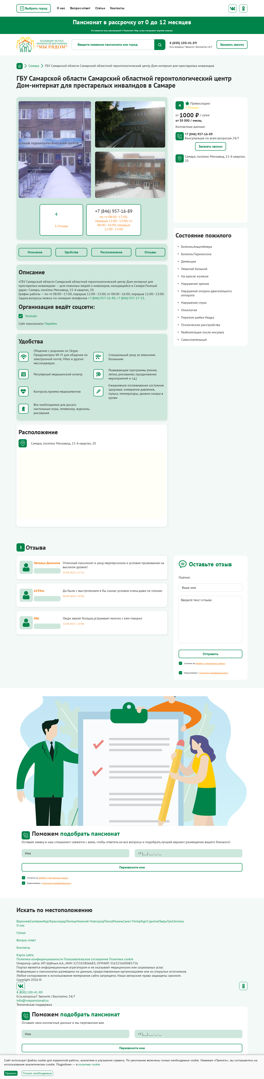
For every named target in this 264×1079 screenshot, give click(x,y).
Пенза (108, 921)
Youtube (31, 316)
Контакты (117, 8)
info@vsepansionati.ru (32, 1000)
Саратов (153, 921)
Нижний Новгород (90, 921)
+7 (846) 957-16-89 (113, 211)
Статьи (100, 8)
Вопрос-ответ (80, 8)
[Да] (180, 663)
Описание (35, 252)
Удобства (71, 252)
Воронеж (23, 921)
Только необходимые (37, 1073)
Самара (33, 66)
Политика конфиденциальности (39, 959)
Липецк (71, 921)
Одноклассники (243, 8)
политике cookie (89, 1064)
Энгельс (178, 921)
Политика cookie (121, 959)
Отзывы (150, 252)
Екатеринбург (40, 921)
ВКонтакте (233, 8)
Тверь (163, 921)
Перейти (51, 323)
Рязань (118, 921)
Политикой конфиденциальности (213, 673)
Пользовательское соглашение (86, 959)
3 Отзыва (191, 107)
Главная (19, 66)
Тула (170, 921)
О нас (61, 8)
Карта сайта (25, 955)
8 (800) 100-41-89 (183, 43)
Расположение (111, 252)
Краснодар (58, 921)
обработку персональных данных (210, 663)
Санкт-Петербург (135, 921)
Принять (10, 1073)
